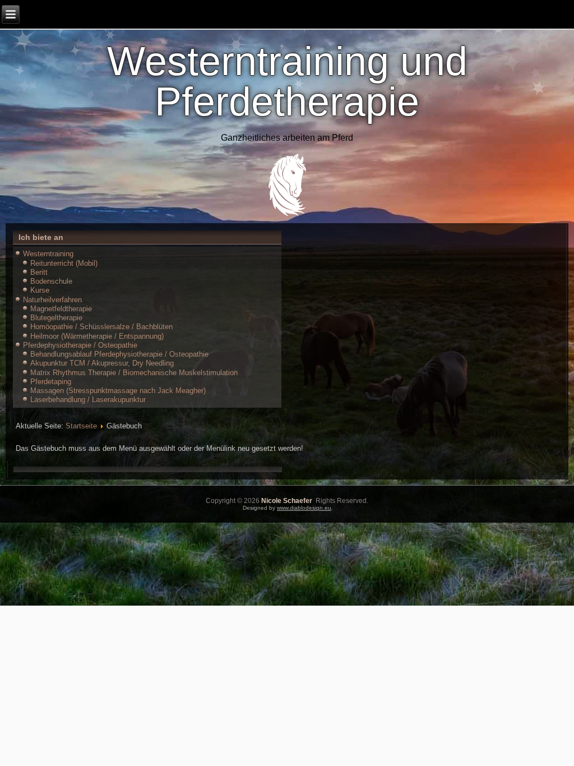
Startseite (81, 426)
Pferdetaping (50, 381)
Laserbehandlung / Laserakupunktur (88, 399)
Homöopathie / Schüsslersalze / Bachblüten (101, 326)
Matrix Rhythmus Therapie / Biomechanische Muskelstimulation (134, 372)
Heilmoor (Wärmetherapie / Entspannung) (97, 336)
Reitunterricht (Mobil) (64, 263)
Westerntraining (48, 254)
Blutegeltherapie (56, 317)
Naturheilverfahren (52, 300)
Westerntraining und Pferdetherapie (287, 81)
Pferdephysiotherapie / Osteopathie (80, 345)
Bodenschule (51, 281)
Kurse (39, 290)
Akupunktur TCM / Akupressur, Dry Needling (102, 363)
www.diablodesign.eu (304, 508)
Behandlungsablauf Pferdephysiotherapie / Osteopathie (119, 354)
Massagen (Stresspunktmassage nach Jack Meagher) (118, 390)
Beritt (39, 272)
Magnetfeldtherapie (61, 308)
